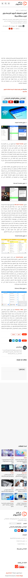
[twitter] (16, 102)
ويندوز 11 (12, 458)
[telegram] (5, 102)
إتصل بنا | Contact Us (20, 541)
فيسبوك (25, 488)
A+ (11, 28)
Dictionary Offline (19, 310)
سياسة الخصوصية (21, 544)
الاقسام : (25, 523)
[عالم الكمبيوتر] (21, 3)
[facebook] (21, 102)
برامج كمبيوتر (24, 473)
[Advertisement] (14, 45)
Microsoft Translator (19, 205)
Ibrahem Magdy (19, 576)
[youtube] (10, 102)
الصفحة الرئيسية (23, 10)
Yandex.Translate (19, 257)
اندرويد (17, 10)
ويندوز (12, 488)
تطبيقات (13, 334)
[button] (19, 340)
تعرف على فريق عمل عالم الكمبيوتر (17, 538)
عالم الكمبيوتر (9, 573)
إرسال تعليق (21, 369)
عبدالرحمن (20, 26)
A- (9, 28)
